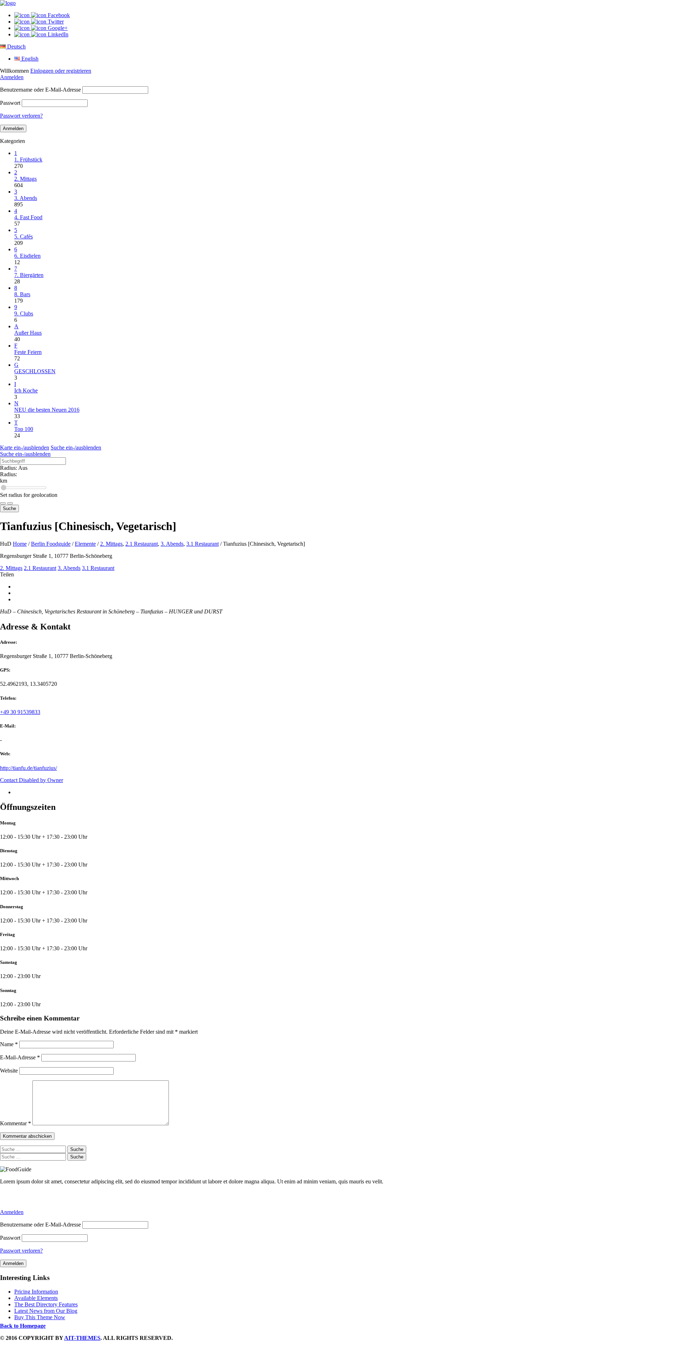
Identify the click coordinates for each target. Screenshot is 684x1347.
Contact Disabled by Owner (31, 780)
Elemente (85, 544)
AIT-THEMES (82, 1338)
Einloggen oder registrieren (60, 71)
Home (20, 544)
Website (9, 1071)
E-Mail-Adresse (20, 1057)
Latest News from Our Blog (45, 1311)
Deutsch (16, 46)
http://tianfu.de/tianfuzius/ (28, 768)
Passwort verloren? (21, 116)
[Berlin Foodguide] (8, 3)
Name (9, 1044)
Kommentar (15, 1123)
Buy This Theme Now (39, 1317)
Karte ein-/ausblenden (24, 447)
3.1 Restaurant (202, 544)
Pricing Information (36, 1292)
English (29, 59)
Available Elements (36, 1298)
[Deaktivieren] (10, 503)
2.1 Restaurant (141, 544)
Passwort (10, 103)
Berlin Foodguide (51, 544)
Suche (9, 508)
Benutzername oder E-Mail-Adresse (40, 90)
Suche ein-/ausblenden (76, 447)
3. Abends (172, 544)
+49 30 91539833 (20, 712)
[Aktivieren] (3, 503)
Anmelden (12, 77)
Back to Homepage (23, 1326)
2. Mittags (111, 544)
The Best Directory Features (46, 1304)
